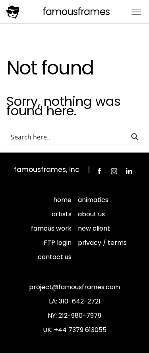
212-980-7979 (79, 315)
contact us (55, 256)
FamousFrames (76, 11)
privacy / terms (102, 242)
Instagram (114, 171)
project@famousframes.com (74, 287)
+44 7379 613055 (80, 329)
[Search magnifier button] (135, 137)
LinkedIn (129, 171)
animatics (93, 199)
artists (62, 214)
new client (94, 228)
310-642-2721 (80, 301)
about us (91, 214)
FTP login (58, 242)
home (62, 199)
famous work (51, 228)
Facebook (99, 171)
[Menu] (136, 11)
